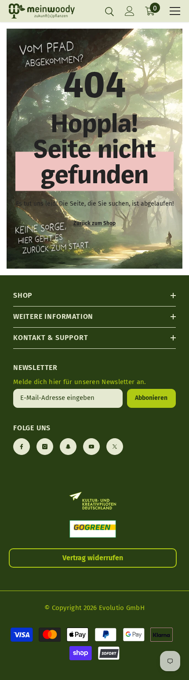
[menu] (175, 11)
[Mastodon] (68, 446)
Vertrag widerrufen (92, 558)
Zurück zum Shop (94, 223)
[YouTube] (91, 446)
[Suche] (109, 11)
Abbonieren (151, 398)
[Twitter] (114, 446)
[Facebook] (21, 446)
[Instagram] (44, 446)
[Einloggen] (129, 11)
